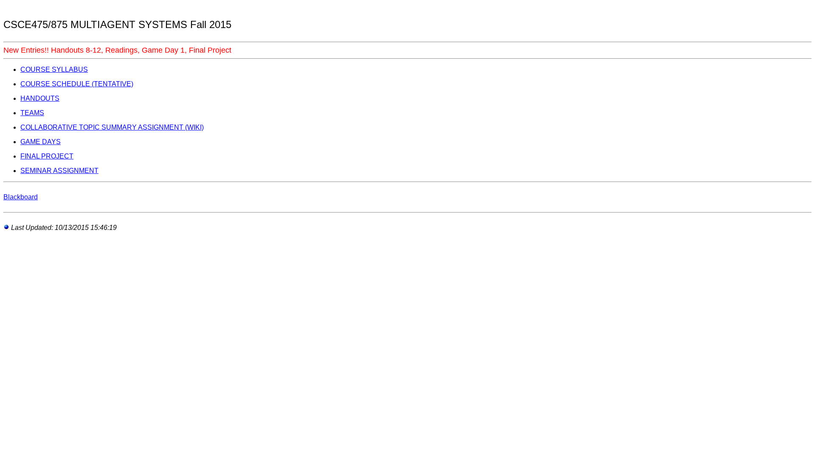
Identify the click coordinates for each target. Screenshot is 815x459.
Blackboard (20, 197)
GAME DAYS (40, 141)
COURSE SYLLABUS (54, 69)
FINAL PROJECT (46, 156)
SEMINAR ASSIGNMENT (59, 170)
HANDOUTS (39, 98)
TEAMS (32, 112)
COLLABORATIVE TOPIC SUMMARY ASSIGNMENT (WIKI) (112, 127)
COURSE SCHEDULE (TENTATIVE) (76, 84)
